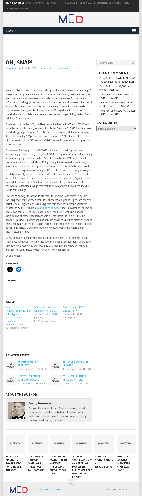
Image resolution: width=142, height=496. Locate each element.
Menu (9, 30)
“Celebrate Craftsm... (17, 8)
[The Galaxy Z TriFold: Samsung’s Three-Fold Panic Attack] (38, 444)
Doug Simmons (13, 68)
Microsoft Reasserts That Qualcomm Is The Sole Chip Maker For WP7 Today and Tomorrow (18, 314)
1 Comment (68, 383)
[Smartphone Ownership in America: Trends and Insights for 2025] (60, 444)
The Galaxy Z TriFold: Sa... (77, 3)
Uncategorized (47, 68)
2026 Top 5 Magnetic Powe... (41, 3)
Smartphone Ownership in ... (113, 3)
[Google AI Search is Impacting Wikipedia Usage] (126, 444)
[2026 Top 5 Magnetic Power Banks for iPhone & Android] (15, 444)
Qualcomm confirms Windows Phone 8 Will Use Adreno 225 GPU (46, 311)
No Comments (65, 68)
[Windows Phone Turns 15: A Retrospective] (104, 444)
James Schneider (108, 102)
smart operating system (49, 208)
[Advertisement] (69, 46)
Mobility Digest (53, 489)
